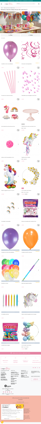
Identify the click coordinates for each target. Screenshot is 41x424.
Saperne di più (6, 418)
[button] (2, 422)
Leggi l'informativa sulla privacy (6, 415)
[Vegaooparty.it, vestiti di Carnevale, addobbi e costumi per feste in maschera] (9, 3)
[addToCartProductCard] (18, 67)
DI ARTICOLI (5, 362)
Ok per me (18, 418)
